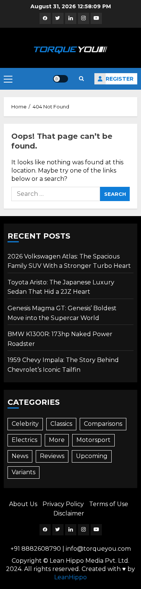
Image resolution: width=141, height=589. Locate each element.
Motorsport (93, 439)
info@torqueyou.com (98, 548)
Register (119, 78)
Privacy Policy (63, 504)
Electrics (24, 439)
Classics (61, 423)
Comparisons (103, 423)
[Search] (81, 79)
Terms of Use (108, 504)
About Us (23, 504)
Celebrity (25, 423)
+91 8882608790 (36, 548)
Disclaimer (68, 513)
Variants (23, 472)
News (20, 456)
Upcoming (92, 456)
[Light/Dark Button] (60, 79)
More (57, 439)
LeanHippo (70, 577)
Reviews (52, 456)
